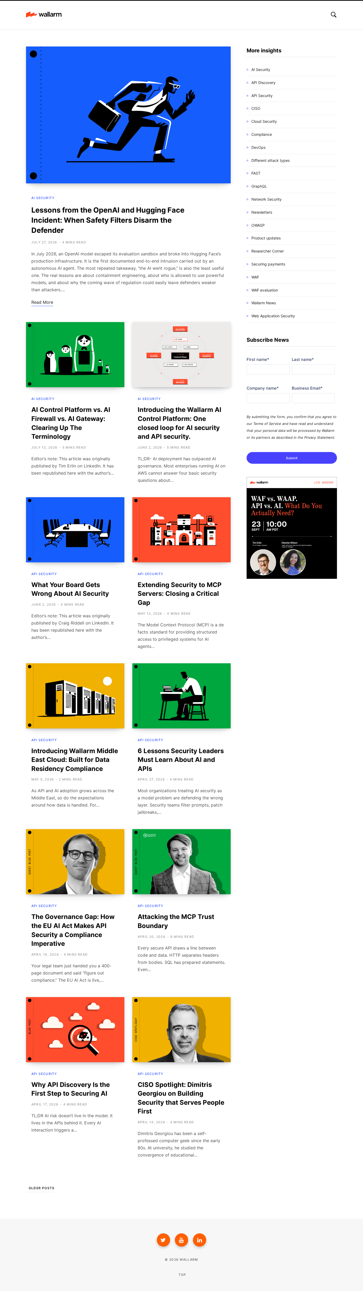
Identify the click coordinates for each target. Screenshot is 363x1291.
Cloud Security (264, 121)
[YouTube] (181, 1240)
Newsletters (261, 212)
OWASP (258, 225)
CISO (255, 108)
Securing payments (268, 264)
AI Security (42, 198)
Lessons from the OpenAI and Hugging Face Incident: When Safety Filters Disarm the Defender (107, 220)
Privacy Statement (319, 437)
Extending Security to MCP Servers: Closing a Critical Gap (180, 593)
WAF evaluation (264, 290)
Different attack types (270, 160)
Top (182, 1275)
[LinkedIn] (199, 1240)
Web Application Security (273, 316)
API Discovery (263, 82)
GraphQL (259, 186)
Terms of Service (267, 423)
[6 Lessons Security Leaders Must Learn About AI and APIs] (181, 695)
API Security (44, 574)
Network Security (266, 199)
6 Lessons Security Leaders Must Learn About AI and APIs (181, 760)
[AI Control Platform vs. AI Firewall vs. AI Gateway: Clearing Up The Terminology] (75, 354)
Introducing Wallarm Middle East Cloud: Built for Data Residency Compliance (74, 760)
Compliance (261, 134)
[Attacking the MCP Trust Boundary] (181, 861)
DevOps (258, 147)
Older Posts (41, 1188)
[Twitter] (163, 1240)
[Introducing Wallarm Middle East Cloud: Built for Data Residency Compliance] (75, 695)
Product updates (266, 238)
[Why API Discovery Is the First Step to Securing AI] (75, 1029)
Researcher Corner (267, 251)
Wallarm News (263, 303)
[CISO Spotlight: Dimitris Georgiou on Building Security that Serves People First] (181, 1029)
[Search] (333, 14)
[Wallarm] (44, 15)
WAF (255, 277)
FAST (255, 173)
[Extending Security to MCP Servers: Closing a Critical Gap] (181, 529)
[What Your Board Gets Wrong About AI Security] (75, 529)
